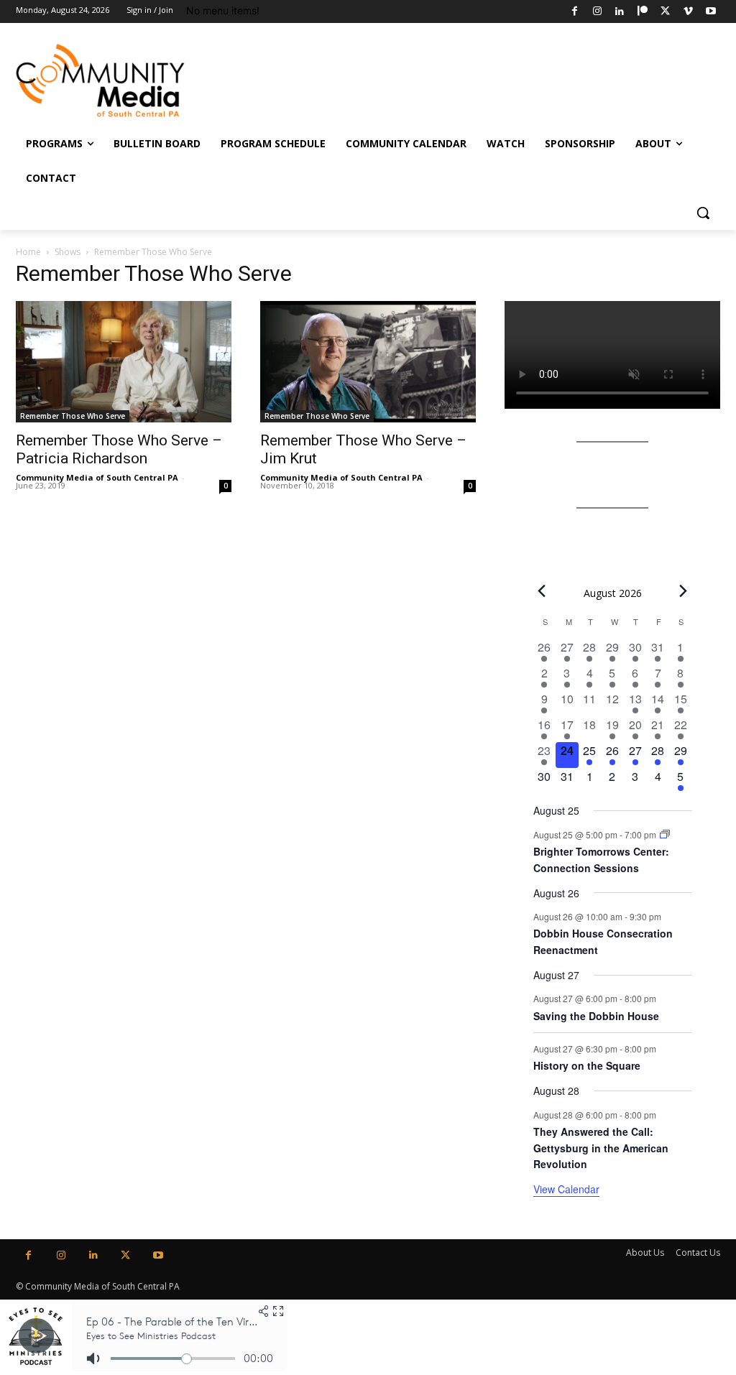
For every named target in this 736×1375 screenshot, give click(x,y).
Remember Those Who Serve (72, 416)
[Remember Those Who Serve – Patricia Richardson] (123, 361)
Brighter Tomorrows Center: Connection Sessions (601, 859)
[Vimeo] (688, 12)
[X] (665, 12)
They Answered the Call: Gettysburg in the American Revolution (600, 1147)
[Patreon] (643, 12)
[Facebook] (574, 12)
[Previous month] (542, 591)
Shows (67, 252)
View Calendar (566, 1189)
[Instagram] (597, 12)
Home (28, 252)
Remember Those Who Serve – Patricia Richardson (119, 449)
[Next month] (683, 591)
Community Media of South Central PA (97, 477)
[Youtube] (710, 12)
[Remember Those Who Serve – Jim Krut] (368, 361)
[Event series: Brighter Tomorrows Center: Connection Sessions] (665, 834)
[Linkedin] (620, 12)
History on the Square (586, 1065)
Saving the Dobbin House (596, 1016)
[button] (703, 212)
